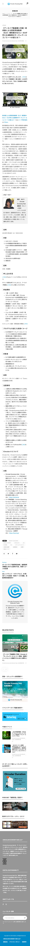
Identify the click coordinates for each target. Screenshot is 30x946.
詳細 (5, 892)
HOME (3, 13)
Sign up (25, 918)
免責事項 (24, 941)
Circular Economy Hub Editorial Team (9, 40)
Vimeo (6, 122)
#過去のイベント (6, 549)
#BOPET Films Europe (13, 540)
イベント (8, 13)
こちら (24, 77)
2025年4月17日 (21, 663)
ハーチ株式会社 (23, 120)
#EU (11, 544)
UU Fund (15, 879)
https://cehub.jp (14, 497)
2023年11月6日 (21, 40)
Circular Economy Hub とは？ (12, 938)
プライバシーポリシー (14, 941)
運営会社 (5, 941)
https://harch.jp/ (14, 533)
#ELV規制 (5, 544)
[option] (15, 649)
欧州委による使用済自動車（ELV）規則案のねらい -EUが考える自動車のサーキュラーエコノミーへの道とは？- (14, 118)
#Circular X (16, 542)
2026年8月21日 (18, 739)
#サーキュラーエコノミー (19, 544)
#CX (24, 542)
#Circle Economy (7, 542)
